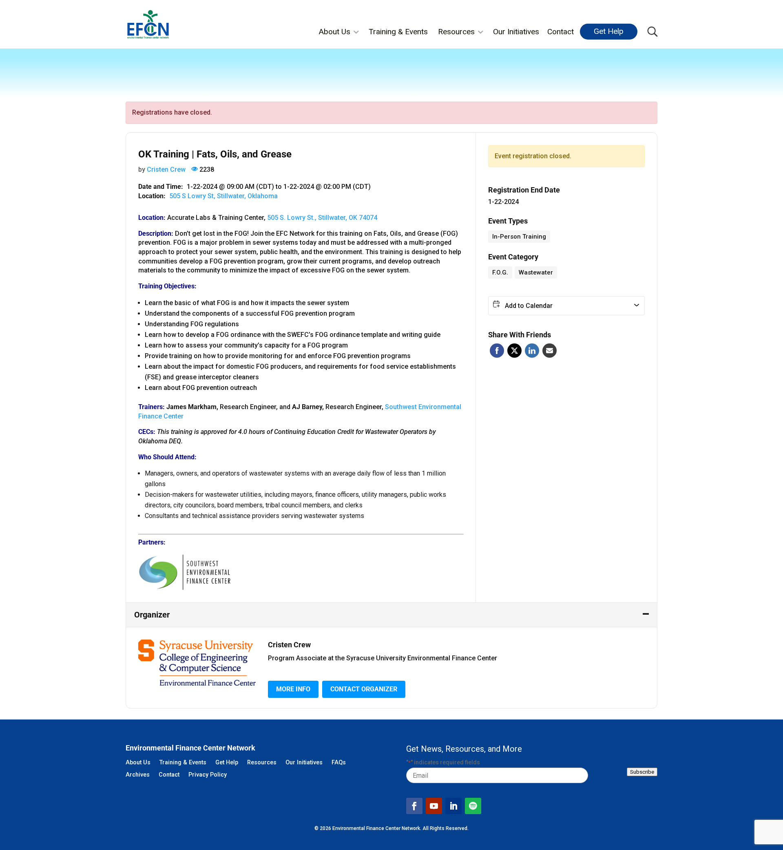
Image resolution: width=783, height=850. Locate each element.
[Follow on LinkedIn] (453, 806)
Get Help (609, 31)
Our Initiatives (516, 31)
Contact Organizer (363, 689)
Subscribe (642, 772)
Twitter (514, 350)
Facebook (497, 350)
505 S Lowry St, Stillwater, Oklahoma (223, 196)
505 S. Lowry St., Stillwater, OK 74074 (322, 217)
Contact (560, 31)
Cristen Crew (166, 169)
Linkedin (532, 350)
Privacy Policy (207, 775)
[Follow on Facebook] (414, 806)
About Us (334, 31)
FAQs (339, 763)
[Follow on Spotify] (473, 806)
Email (549, 350)
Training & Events (398, 31)
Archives (138, 775)
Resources (456, 31)
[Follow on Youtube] (434, 806)
